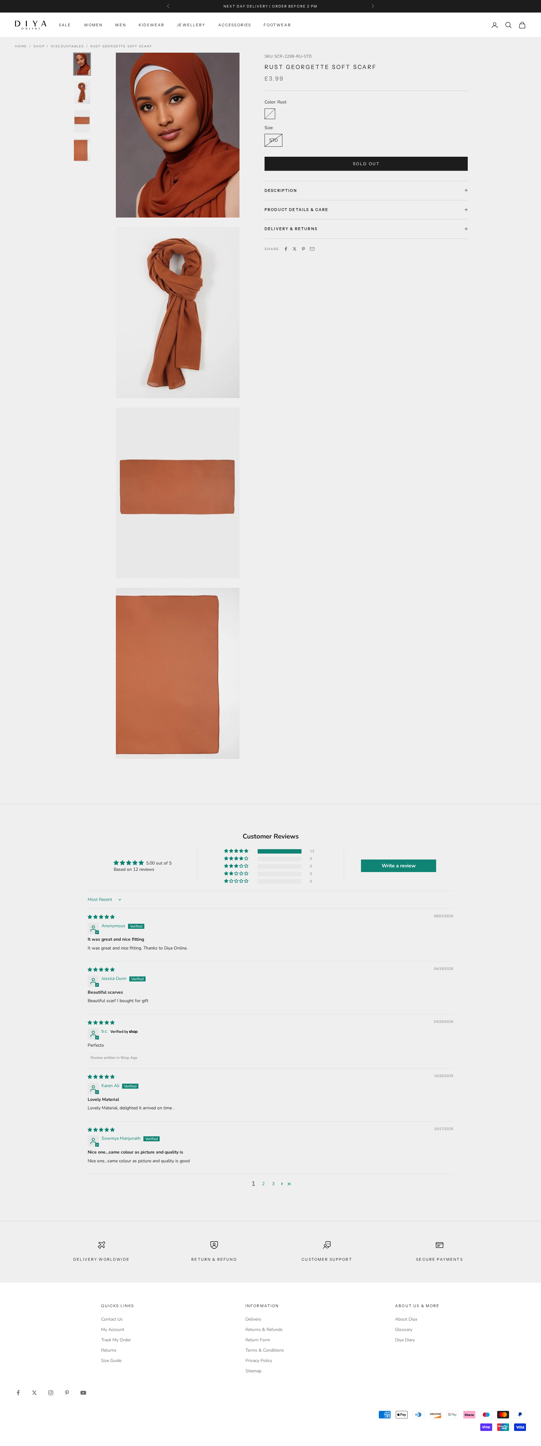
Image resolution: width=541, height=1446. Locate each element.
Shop (38, 46)
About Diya (406, 1319)
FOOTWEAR (277, 25)
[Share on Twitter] (294, 248)
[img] (101, 917)
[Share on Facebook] (285, 248)
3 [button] (273, 1184)
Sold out (366, 163)
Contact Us (112, 1319)
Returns (108, 1350)
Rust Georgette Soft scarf (121, 46)
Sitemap (253, 1371)
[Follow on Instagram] (51, 1393)
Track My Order (116, 1340)
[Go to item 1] (82, 64)
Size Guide (111, 1361)
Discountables (67, 46)
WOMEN (93, 25)
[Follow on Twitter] (34, 1393)
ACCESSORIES (234, 25)
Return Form (257, 1340)
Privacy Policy (258, 1361)
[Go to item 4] (82, 150)
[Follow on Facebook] (18, 1393)
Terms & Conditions (264, 1350)
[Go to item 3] (82, 121)
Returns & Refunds (264, 1330)
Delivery (253, 1319)
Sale (65, 25)
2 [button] (263, 1184)
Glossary (403, 1330)
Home (21, 46)
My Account (112, 1330)
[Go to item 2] (82, 92)
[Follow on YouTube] (83, 1393)
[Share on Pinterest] (303, 248)
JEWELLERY (191, 25)
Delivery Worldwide (101, 1259)
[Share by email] (312, 248)
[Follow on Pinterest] (67, 1393)
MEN (120, 25)
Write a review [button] (399, 865)
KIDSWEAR (151, 25)
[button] (236, 851)
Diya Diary (405, 1340)
